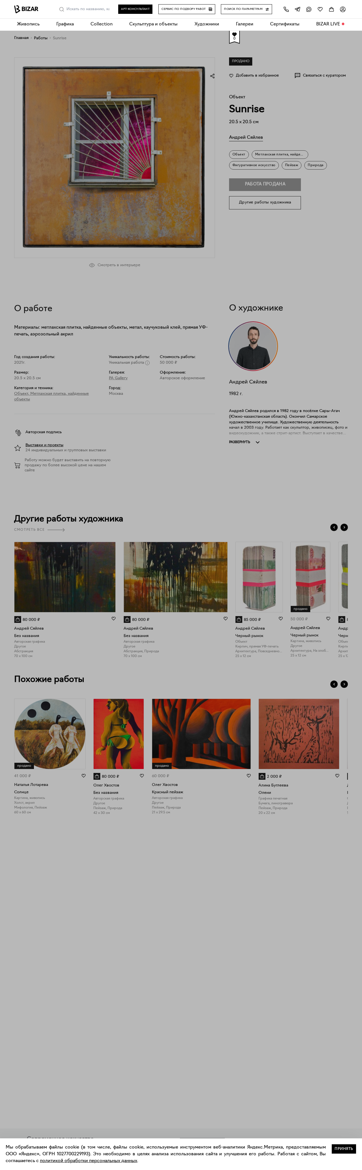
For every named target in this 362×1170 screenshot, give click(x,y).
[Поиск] (61, 9)
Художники (207, 24)
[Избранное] (320, 9)
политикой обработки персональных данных (88, 1161)
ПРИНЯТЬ (344, 1149)
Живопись (28, 24)
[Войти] (343, 9)
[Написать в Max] (309, 9)
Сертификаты (284, 24)
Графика (65, 24)
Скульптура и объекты (153, 24)
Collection (101, 24)
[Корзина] (331, 9)
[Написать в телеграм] (297, 9)
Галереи (244, 24)
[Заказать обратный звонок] (286, 9)
